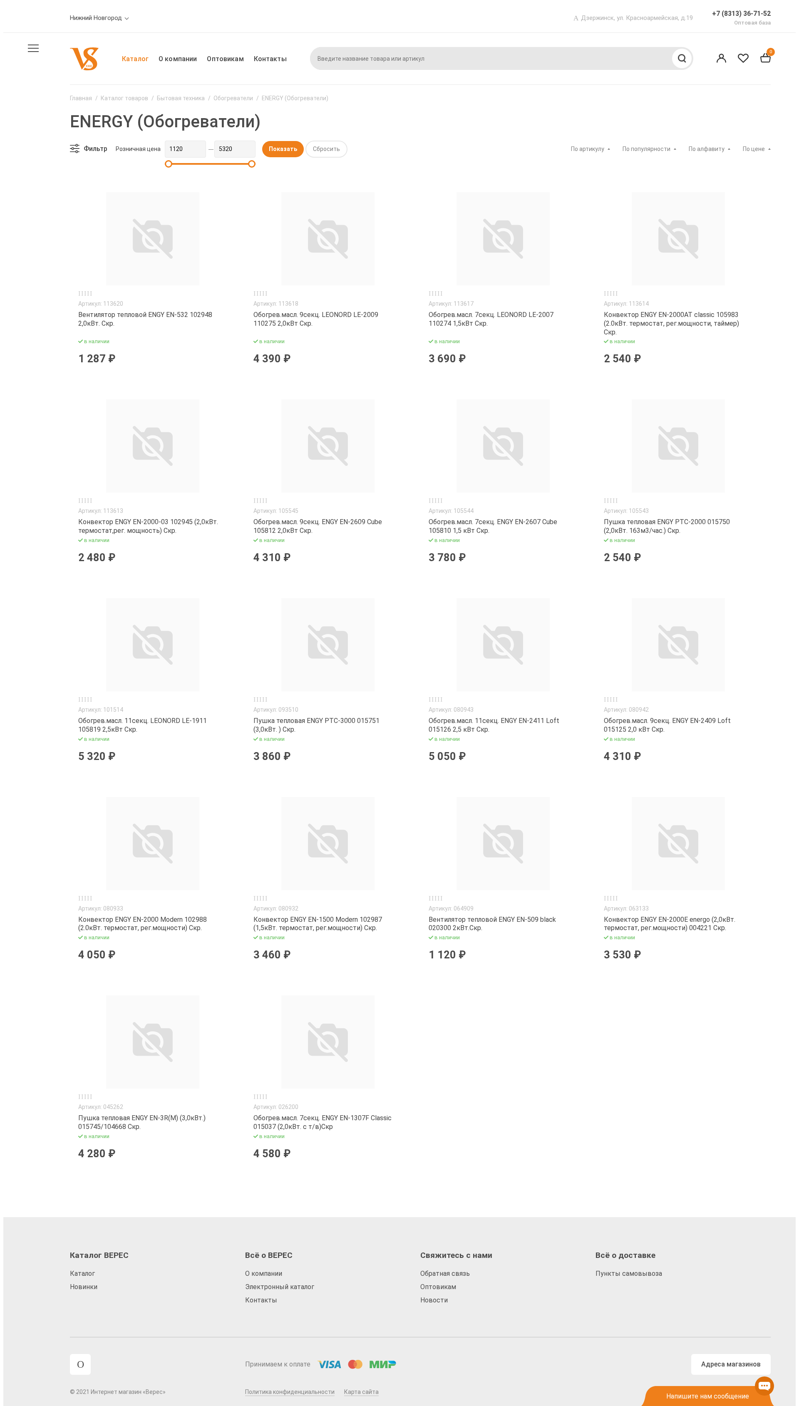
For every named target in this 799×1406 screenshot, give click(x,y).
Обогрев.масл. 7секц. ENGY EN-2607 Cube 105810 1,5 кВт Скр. (493, 526)
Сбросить (326, 149)
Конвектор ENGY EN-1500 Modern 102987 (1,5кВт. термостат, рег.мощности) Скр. (317, 924)
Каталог (135, 59)
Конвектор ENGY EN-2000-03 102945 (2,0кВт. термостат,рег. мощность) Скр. (148, 526)
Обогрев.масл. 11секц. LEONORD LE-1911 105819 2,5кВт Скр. (142, 725)
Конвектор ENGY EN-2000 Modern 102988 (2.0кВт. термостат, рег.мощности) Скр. (142, 924)
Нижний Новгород (96, 18)
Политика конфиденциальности (290, 1392)
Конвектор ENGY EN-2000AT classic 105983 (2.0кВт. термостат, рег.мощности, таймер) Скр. (671, 323)
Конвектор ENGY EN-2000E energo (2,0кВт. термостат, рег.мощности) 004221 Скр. (669, 924)
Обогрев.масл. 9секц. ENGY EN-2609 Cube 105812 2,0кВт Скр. (317, 526)
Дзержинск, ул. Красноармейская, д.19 (637, 18)
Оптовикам (225, 59)
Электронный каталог (279, 1287)
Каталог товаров (124, 98)
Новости (434, 1300)
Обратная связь (445, 1273)
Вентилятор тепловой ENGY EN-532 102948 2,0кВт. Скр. (145, 319)
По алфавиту (707, 149)
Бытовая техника (181, 98)
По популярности (646, 149)
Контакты (270, 59)
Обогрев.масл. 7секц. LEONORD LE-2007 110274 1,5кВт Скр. (491, 319)
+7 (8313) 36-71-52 (741, 13)
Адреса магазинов (731, 1364)
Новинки (83, 1287)
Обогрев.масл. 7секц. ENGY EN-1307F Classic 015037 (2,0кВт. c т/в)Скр (322, 1122)
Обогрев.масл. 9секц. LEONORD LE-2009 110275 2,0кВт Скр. (315, 319)
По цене (754, 149)
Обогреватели (233, 98)
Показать (283, 149)
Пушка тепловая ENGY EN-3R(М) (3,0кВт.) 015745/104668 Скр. (142, 1122)
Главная (81, 98)
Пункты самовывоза (629, 1273)
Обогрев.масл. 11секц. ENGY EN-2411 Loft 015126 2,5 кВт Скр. (494, 725)
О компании (178, 59)
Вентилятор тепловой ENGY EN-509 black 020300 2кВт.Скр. (492, 924)
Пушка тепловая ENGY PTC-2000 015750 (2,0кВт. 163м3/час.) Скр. (667, 526)
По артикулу (587, 149)
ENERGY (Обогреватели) (295, 98)
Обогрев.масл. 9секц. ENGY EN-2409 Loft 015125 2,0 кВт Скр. (667, 725)
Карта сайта (361, 1392)
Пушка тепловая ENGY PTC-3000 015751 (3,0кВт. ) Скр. (316, 725)
